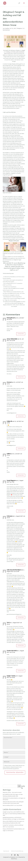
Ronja (4, 829)
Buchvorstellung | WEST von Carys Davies (12, 805)
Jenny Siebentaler (12, 339)
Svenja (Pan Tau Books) (8, 825)
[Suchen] (19, 786)
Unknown (10, 516)
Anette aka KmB (11, 651)
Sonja (8, 508)
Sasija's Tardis (11, 676)
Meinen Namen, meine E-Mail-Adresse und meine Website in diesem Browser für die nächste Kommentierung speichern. (13, 767)
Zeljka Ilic (9, 421)
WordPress (14, 859)
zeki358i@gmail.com (11, 445)
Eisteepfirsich (11, 318)
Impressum (6, 851)
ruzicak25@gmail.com (11, 413)
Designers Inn (14, 857)
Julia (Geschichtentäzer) (14, 570)
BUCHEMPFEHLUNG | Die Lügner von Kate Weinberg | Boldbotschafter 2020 (14, 813)
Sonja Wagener (11, 480)
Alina (4, 821)
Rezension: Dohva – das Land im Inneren (12, 792)
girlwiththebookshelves (8, 817)
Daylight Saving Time (7, 812)
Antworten (21, 334)
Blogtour (19, 28)
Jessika (7, 28)
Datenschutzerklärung (17, 851)
